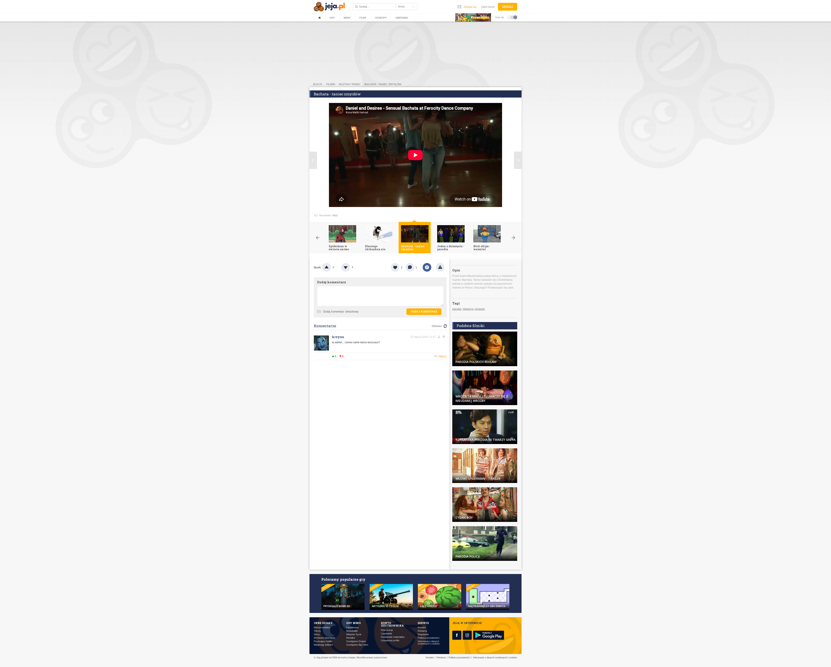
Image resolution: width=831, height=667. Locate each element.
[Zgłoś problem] (440, 267)
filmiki (330, 84)
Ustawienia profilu (390, 640)
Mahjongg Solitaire (323, 645)
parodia (456, 309)
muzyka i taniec (350, 84)
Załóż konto (488, 6)
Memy (347, 17)
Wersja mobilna (322, 627)
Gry (332, 17)
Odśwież (437, 326)
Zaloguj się (470, 6)
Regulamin (423, 634)
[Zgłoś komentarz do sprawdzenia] (440, 336)
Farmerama (352, 627)
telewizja (468, 309)
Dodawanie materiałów (392, 637)
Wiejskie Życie (353, 634)
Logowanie (386, 633)
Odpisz (442, 356)
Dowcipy (381, 17)
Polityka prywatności (428, 638)
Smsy (317, 634)
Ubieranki (401, 17)
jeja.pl (318, 84)
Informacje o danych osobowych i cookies (429, 642)
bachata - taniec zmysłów (382, 84)
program (480, 309)
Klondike (350, 638)
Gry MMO (353, 623)
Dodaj (507, 6)
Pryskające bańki (323, 641)
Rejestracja (387, 630)
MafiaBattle (352, 631)
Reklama (422, 631)
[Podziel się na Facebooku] (426, 267)
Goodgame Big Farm (357, 645)
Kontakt (422, 627)
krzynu (338, 337)
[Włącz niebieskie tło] (515, 17)
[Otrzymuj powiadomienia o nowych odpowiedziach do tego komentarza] (444, 336)
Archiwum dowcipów (324, 638)
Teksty (317, 631)
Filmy (362, 17)
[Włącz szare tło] (512, 17)
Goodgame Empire (356, 641)
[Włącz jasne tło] (509, 17)
